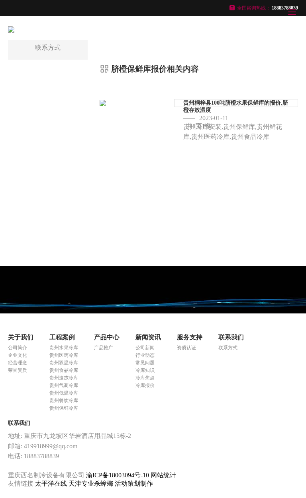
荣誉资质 (17, 370)
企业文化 (17, 355)
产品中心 (107, 337)
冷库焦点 (145, 378)
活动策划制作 (134, 483)
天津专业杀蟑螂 (92, 483)
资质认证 (186, 347)
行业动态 (145, 355)
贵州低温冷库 (63, 393)
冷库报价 (145, 385)
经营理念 (17, 363)
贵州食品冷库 (63, 370)
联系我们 (231, 337)
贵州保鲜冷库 (63, 408)
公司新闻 (145, 347)
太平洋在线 (52, 483)
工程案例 (62, 337)
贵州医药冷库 (63, 355)
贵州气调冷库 (63, 385)
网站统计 (163, 475)
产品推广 (103, 347)
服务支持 (189, 337)
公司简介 (17, 347)
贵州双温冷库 (63, 363)
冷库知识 (145, 370)
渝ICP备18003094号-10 (117, 475)
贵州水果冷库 (63, 347)
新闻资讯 (148, 337)
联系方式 (227, 347)
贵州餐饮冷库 (63, 400)
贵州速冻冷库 (63, 378)
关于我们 (20, 337)
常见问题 (145, 363)
